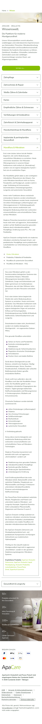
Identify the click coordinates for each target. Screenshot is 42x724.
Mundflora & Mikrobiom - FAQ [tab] (17, 264)
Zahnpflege (9, 77)
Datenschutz (6, 695)
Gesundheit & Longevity (14, 584)
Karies (6, 100)
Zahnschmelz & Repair (14, 85)
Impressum (18, 695)
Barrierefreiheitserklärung (11, 697)
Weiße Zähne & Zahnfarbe (15, 92)
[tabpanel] (21, 422)
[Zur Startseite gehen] (11, 668)
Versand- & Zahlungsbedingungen (20, 690)
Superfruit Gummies (17, 569)
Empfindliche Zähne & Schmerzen (19, 107)
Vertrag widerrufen (27, 699)
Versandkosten (7, 708)
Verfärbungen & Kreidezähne (16, 115)
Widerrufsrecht (7, 692)
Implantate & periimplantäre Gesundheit (16, 138)
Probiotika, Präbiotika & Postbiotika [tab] (18, 257)
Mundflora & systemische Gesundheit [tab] (19, 260)
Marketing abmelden (9, 699)
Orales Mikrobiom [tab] (12, 254)
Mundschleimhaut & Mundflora (17, 130)
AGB (3, 690)
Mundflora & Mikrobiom (14, 147)
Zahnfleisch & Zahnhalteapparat (18, 122)
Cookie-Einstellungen (23, 692)
